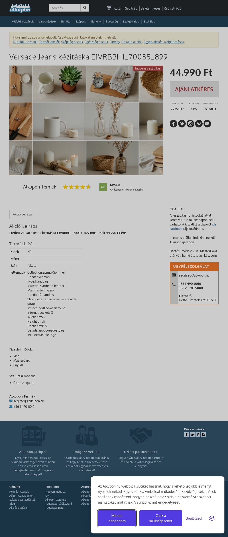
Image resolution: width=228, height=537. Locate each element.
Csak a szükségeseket (160, 518)
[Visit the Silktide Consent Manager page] (212, 518)
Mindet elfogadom (117, 518)
